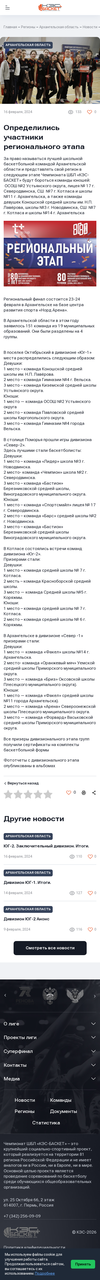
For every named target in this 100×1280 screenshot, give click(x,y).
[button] (6, 995)
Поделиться (93, 792)
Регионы (28, 27)
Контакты (15, 1065)
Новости (25, 1100)
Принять (83, 1264)
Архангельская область (59, 27)
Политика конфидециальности (34, 1247)
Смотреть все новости (50, 948)
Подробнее (45, 1273)
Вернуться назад (23, 783)
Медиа (12, 1079)
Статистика (46, 1123)
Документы (63, 1111)
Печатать (83, 792)
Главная (10, 27)
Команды (60, 1100)
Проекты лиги (20, 1037)
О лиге (11, 1024)
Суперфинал (18, 1051)
